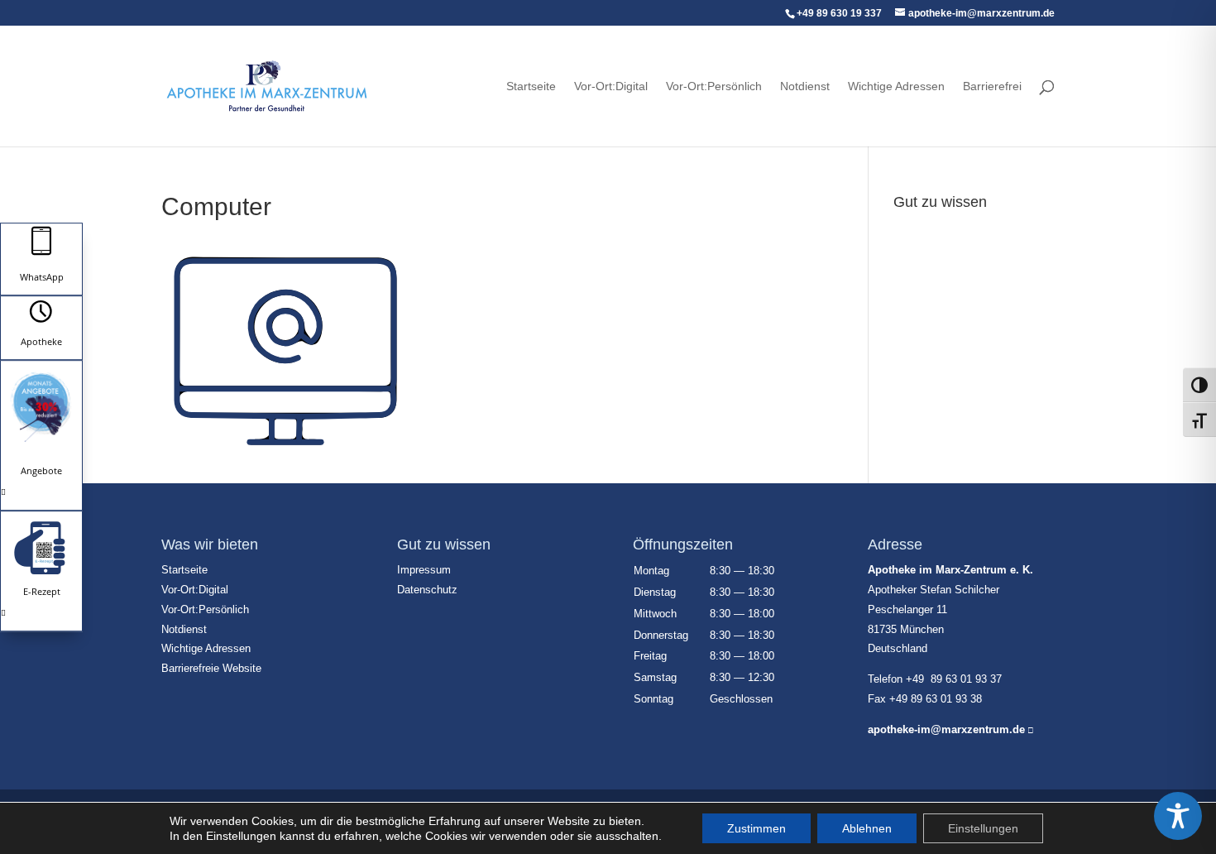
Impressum (922, 226)
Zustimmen (756, 828)
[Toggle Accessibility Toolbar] (1178, 816)
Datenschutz (926, 246)
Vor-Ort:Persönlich (714, 86)
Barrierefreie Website (211, 668)
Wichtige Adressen (896, 86)
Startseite (531, 86)
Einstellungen (983, 828)
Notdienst (805, 86)
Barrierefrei (992, 86)
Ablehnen (867, 828)
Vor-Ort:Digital (611, 86)
